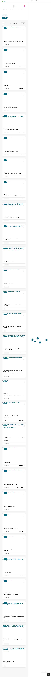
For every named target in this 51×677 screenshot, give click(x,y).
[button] (30, 339)
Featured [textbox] (22, 23)
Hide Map (5, 17)
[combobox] (23, 23)
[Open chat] (48, 674)
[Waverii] (3, 1)
